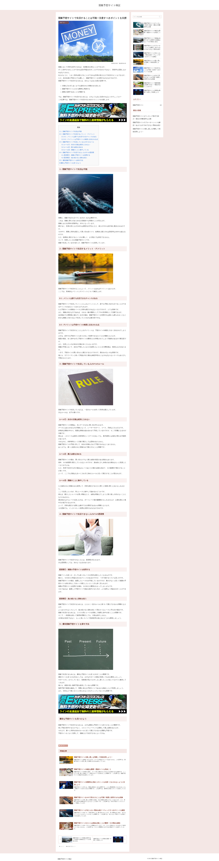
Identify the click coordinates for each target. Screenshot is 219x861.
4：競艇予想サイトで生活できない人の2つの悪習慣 (76, 152)
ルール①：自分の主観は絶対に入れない (76, 144)
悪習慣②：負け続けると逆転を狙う (74, 158)
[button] (159, 17)
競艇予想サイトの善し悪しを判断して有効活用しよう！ (146, 130)
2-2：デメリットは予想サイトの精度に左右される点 (80, 139)
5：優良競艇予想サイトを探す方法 (71, 160)
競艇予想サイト (63, 745)
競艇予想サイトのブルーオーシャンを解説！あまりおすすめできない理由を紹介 (146, 124)
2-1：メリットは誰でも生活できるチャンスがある (79, 136)
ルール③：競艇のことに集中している (75, 150)
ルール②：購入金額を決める (72, 147)
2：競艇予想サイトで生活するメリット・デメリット (77, 134)
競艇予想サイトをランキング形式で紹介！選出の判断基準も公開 (146, 117)
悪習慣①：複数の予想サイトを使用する (76, 155)
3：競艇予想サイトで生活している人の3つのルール (76, 142)
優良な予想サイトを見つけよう (70, 163)
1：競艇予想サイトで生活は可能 (70, 131)
